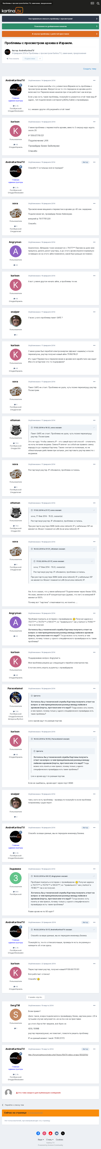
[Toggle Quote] (32, 427)
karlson (15, 121)
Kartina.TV (50, 1143)
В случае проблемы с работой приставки (50, 34)
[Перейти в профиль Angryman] (16, 251)
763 (16, 443)
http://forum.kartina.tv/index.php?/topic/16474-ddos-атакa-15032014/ (58, 1055)
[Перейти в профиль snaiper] (16, 321)
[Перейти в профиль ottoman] (16, 429)
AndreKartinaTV (26, 50)
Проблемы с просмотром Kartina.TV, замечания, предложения (57, 53)
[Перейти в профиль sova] (16, 213)
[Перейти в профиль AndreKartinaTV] (7, 52)
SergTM (15, 1005)
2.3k (17, 106)
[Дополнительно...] (94, 80)
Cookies (59, 1139)
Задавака (15, 868)
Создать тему (89, 69)
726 (16, 711)
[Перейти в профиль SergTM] (16, 1015)
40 (16, 265)
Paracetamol (15, 688)
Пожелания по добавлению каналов (50, 26)
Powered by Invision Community (50, 1145)
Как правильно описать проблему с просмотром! (51, 19)
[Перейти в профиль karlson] (16, 131)
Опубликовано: (41, 80)
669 (16, 892)
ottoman (15, 420)
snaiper (15, 311)
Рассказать (13, 59)
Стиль (49, 1139)
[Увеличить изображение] (74, 619)
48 (16, 144)
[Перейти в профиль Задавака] (16, 878)
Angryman (15, 242)
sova (15, 203)
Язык (40, 1139)
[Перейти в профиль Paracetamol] (16, 698)
